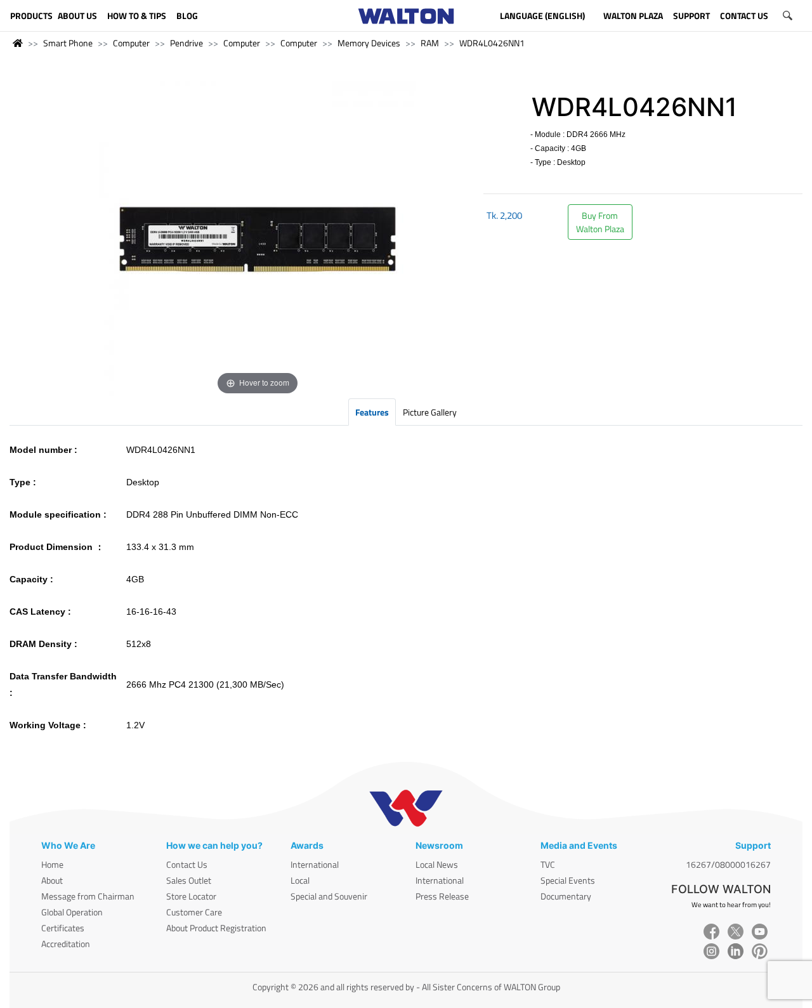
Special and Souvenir (329, 896)
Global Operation (72, 912)
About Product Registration (216, 927)
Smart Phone (68, 42)
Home (52, 864)
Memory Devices (368, 42)
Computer (131, 42)
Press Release (442, 896)
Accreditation (65, 943)
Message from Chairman (87, 896)
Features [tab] (372, 412)
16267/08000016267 (728, 864)
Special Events (567, 880)
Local (300, 880)
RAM (430, 42)
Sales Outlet (188, 880)
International (315, 864)
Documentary (565, 896)
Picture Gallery (430, 412)
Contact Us (186, 864)
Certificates (62, 927)
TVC (547, 864)
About (52, 880)
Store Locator (191, 896)
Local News (437, 864)
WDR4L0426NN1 (492, 42)
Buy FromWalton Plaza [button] (600, 222)
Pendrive (186, 42)
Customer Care (194, 912)
